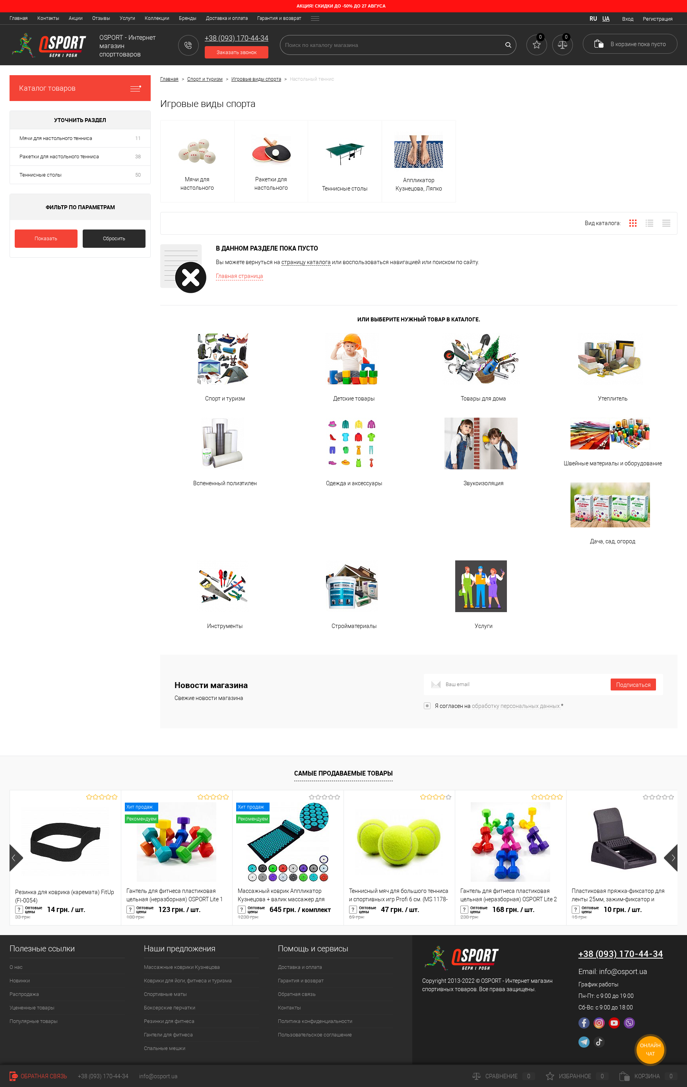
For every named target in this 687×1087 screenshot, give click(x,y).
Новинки (20, 981)
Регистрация (658, 19)
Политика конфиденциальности (315, 1021)
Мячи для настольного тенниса (55, 138)
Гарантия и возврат (279, 18)
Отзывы (101, 18)
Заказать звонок (237, 52)
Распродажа (24, 994)
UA (605, 19)
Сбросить (114, 238)
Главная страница (239, 276)
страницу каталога (306, 262)
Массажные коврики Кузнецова (182, 967)
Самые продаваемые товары (343, 773)
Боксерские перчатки (169, 1008)
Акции (76, 18)
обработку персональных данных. (516, 706)
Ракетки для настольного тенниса (59, 156)
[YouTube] (614, 1023)
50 (138, 175)
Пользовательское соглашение (315, 1035)
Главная (19, 18)
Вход (627, 19)
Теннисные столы (40, 175)
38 (138, 156)
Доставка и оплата (227, 18)
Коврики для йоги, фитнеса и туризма (188, 981)
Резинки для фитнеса (169, 1021)
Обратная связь (297, 994)
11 (138, 138)
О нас (16, 967)
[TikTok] (599, 1042)
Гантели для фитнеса (168, 1035)
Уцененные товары (32, 1008)
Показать (46, 238)
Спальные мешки (164, 1048)
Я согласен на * (499, 706)
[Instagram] (599, 1023)
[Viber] (629, 1023)
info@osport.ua (623, 971)
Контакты (48, 18)
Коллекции (157, 18)
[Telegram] (584, 1042)
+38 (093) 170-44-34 (103, 1076)
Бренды (187, 18)
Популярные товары (34, 1021)
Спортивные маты (165, 994)
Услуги (127, 18)
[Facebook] (584, 1023)
